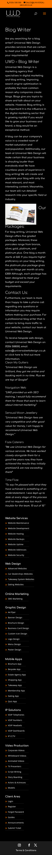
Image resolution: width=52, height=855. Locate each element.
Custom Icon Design (17, 633)
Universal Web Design (27, 43)
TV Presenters (14, 766)
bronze (36, 244)
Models (11, 787)
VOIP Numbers (15, 720)
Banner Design (15, 617)
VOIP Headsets (15, 725)
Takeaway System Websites (21, 579)
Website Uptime (15, 544)
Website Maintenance (18, 523)
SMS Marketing (15, 598)
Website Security (16, 555)
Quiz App (12, 701)
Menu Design (14, 644)
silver (8, 248)
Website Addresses (17, 549)
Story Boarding (15, 777)
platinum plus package (24, 265)
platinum (24, 248)
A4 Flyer (12, 612)
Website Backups (16, 539)
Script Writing (14, 771)
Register (12, 806)
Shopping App (15, 679)
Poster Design (14, 649)
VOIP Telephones (16, 714)
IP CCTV (11, 736)
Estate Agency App (17, 674)
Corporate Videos (16, 750)
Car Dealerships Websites (20, 573)
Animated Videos (16, 761)
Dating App (13, 696)
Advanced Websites (17, 568)
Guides (11, 817)
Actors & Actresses (17, 782)
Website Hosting (16, 533)
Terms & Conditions (26, 850)
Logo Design (14, 639)
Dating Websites (16, 584)
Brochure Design (16, 622)
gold (15, 248)
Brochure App (14, 663)
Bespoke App (14, 669)
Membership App (16, 690)
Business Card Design (18, 628)
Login (10, 801)
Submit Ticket (14, 828)
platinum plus (13, 253)
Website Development (18, 528)
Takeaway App (15, 685)
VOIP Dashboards (16, 730)
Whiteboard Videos (17, 755)
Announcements (16, 822)
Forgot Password (16, 812)
